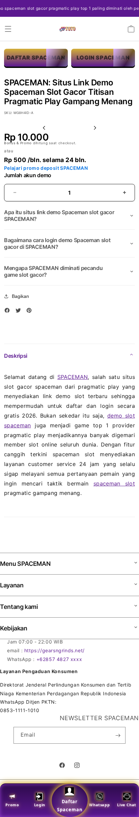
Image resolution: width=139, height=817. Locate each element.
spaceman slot (114, 483)
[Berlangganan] (117, 735)
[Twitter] (20, 311)
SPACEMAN (72, 377)
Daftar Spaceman (69, 806)
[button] (8, 29)
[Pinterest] (30, 311)
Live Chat (126, 804)
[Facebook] (8, 311)
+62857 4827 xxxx (59, 659)
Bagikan (20, 296)
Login (39, 804)
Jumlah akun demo (27, 175)
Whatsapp (99, 804)
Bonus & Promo (18, 143)
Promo (12, 804)
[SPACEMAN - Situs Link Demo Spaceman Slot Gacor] (67, 29)
